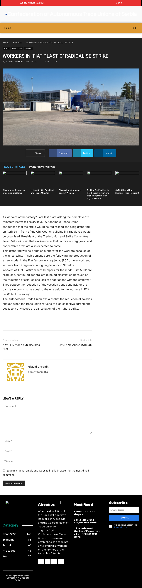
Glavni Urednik (14, 61)
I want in (124, 518)
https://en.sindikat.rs (38, 372)
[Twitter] (102, 3)
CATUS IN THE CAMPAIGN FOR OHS (21, 347)
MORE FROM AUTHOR (42, 166)
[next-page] (137, 166)
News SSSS (17, 48)
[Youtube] (107, 3)
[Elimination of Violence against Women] (71, 179)
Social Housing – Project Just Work (85, 521)
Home (6, 42)
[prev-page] (132, 166)
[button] (134, 28)
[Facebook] (90, 3)
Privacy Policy (120, 527)
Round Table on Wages (84, 513)
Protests (17, 42)
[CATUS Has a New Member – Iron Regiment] (127, 179)
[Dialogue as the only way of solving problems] (15, 179)
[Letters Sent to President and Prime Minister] (43, 179)
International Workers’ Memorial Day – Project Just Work (87, 532)
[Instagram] (96, 3)
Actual (6, 48)
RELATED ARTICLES (14, 166)
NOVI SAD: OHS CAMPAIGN (75, 345)
